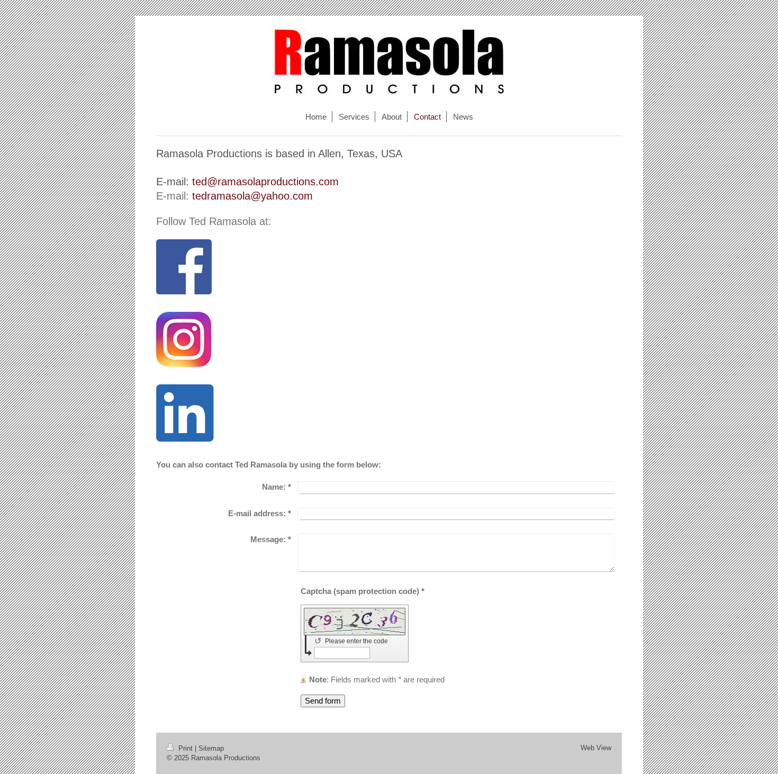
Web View (596, 748)
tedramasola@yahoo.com (252, 196)
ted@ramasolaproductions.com (265, 181)
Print (185, 748)
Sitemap (211, 748)
